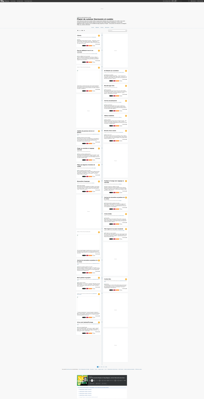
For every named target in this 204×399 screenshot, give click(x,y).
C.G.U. (106, 369)
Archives (102, 27)
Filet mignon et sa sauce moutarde (113, 229)
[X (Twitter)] (174, 1)
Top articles (92, 369)
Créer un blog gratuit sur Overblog (84, 369)
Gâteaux (120, 117)
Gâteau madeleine (109, 115)
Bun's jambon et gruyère (84, 277)
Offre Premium (121, 369)
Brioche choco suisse (110, 130)
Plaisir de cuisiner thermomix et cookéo (95, 19)
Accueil (92, 27)
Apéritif (120, 102)
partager (98, 383)
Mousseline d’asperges (83, 181)
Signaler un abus (101, 369)
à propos (104, 383)
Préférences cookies (138, 369)
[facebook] (172, 1)
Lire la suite (98, 44)
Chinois (79, 35)
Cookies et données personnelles (129, 369)
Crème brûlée (108, 214)
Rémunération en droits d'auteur (113, 369)
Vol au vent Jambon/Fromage (85, 322)
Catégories (97, 27)
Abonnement (107, 27)
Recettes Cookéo (94, 53)
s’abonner (92, 383)
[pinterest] (175, 1)
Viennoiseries (94, 37)
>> (106, 366)
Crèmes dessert (121, 72)
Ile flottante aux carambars (111, 70)
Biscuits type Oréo (109, 85)
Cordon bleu (107, 279)
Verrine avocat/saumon (110, 100)
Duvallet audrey (68, 369)
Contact (112, 27)
